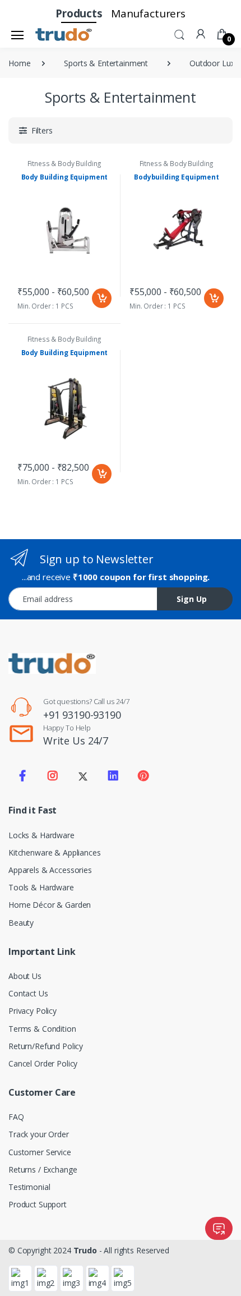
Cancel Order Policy (42, 1063)
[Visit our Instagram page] (53, 776)
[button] (179, 33)
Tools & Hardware (41, 887)
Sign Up (192, 599)
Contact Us (28, 993)
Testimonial (29, 1187)
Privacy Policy (32, 1010)
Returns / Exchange (42, 1169)
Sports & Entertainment (106, 63)
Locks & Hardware (41, 835)
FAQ (16, 1116)
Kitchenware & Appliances (54, 852)
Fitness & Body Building (64, 163)
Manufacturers (148, 13)
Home (19, 63)
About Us (24, 976)
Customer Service (39, 1152)
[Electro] (63, 35)
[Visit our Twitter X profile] (83, 776)
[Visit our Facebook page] (22, 776)
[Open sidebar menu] (17, 34)
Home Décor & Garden (49, 904)
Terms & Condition (42, 1028)
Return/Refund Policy (45, 1046)
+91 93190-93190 (82, 714)
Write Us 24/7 (75, 740)
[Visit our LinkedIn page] (113, 776)
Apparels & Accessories (50, 870)
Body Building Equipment (64, 177)
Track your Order (38, 1134)
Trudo (85, 1250)
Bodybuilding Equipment (176, 177)
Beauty (21, 922)
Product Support (37, 1204)
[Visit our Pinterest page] (143, 776)
